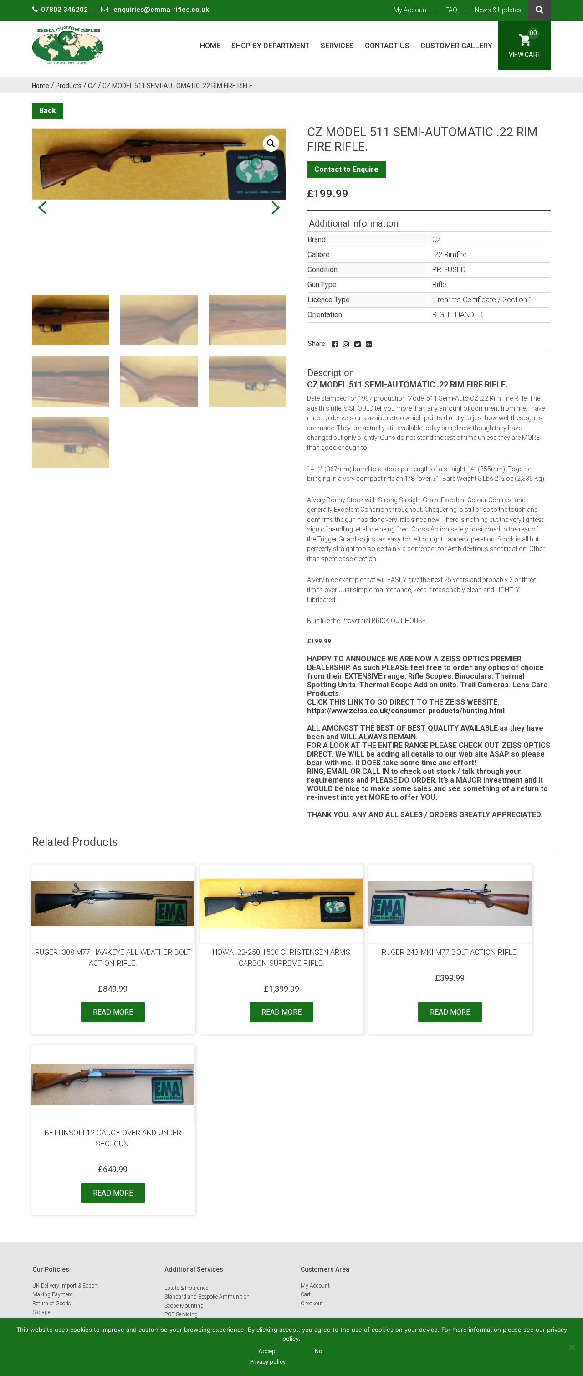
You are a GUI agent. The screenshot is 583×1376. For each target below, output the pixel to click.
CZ (436, 239)
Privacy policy (268, 1361)
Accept (267, 1351)
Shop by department (270, 45)
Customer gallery (456, 45)
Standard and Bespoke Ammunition (207, 1297)
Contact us (387, 45)
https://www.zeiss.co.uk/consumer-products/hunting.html (406, 710)
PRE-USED (448, 269)
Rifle (439, 284)
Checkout (312, 1303)
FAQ (451, 10)
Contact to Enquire (346, 169)
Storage (41, 1312)
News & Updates (498, 10)
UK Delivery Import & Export (65, 1286)
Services (337, 45)
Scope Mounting (184, 1306)
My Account (411, 10)
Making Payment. (53, 1294)
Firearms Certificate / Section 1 (482, 299)
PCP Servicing (181, 1314)
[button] (271, 143)
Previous (42, 207)
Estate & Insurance (186, 1288)
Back (47, 110)
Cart (306, 1294)
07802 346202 (65, 9)
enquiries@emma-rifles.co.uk (160, 9)
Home (210, 45)
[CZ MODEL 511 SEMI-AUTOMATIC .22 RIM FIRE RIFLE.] (335, 344)
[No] (571, 1347)
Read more (113, 1012)
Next (276, 207)
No (318, 1351)
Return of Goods (51, 1303)
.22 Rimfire (449, 254)
